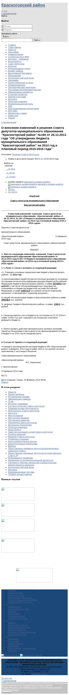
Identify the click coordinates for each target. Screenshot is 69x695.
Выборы (12, 446)
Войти (6, 36)
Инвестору (13, 115)
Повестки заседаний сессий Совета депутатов (30, 432)
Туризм (11, 118)
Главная (12, 45)
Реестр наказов (15, 415)
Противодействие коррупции (22, 87)
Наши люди (13, 641)
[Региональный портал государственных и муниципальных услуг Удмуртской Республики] (17, 516)
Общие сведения (16, 394)
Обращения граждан (18, 625)
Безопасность (14, 61)
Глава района (14, 47)
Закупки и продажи (17, 97)
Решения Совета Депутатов (25, 154)
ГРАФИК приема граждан (20, 474)
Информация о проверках (20, 458)
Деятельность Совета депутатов (23, 411)
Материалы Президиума (20, 425)
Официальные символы (19, 399)
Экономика (13, 80)
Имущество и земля (17, 113)
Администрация (15, 54)
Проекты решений (17, 434)
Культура (12, 66)
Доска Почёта (14, 430)
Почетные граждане (17, 101)
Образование (14, 75)
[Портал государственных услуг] (17, 500)
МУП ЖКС (13, 111)
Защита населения (17, 630)
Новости (12, 50)
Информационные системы (21, 472)
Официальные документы (20, 92)
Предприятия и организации (22, 648)
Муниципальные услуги (19, 68)
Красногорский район (23, 5)
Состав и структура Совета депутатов (26, 406)
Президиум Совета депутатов (22, 422)
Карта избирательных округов (22, 441)
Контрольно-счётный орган (21, 78)
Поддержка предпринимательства (24, 90)
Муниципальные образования (22, 600)
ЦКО (10, 106)
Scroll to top (6, 678)
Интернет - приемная (18, 59)
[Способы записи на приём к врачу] (17, 531)
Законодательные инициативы (23, 444)
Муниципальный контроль (20, 104)
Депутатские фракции (18, 418)
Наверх (4, 382)
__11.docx (10, 169)
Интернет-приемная (18, 404)
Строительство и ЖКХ (18, 57)
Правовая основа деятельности (23, 408)
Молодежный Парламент (20, 73)
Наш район (13, 52)
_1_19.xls (10, 173)
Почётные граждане (17, 427)
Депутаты (12, 413)
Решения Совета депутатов (21, 437)
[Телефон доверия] (17, 552)
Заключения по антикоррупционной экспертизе (30, 460)
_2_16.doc (11, 177)
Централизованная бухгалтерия (23, 108)
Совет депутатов (16, 64)
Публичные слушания (18, 439)
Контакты (12, 99)
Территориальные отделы (20, 83)
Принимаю (6, 692)
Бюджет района (15, 71)
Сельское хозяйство (17, 94)
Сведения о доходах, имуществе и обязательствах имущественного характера (32, 463)
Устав (10, 401)
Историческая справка (18, 397)
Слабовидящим (8, 13)
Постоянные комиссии (18, 420)
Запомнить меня (9, 33)
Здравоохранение (16, 85)
